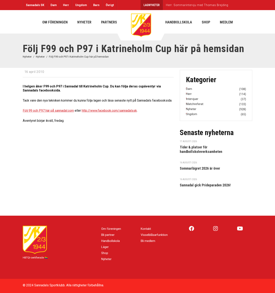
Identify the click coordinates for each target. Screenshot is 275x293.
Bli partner (108, 235)
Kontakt (146, 229)
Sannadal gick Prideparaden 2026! (205, 185)
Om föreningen (111, 229)
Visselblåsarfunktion (154, 235)
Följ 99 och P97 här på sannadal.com (48, 110)
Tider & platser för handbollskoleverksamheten (201, 149)
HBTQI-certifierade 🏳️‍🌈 (35, 257)
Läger (105, 247)
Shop (104, 253)
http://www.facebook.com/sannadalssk (109, 110)
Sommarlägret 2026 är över (200, 168)
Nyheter (106, 259)
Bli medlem (148, 241)
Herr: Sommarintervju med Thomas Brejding (197, 5)
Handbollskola (110, 241)
